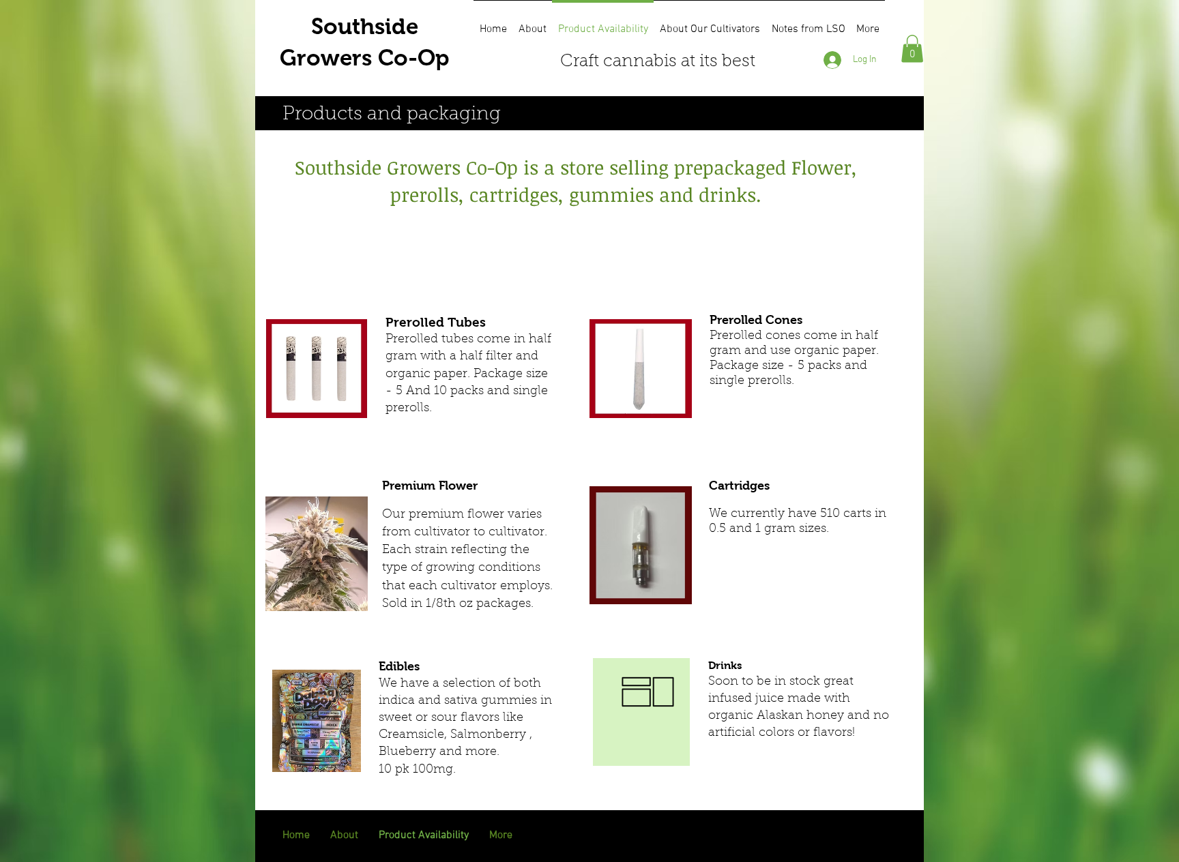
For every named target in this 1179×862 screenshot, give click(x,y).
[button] (912, 49)
